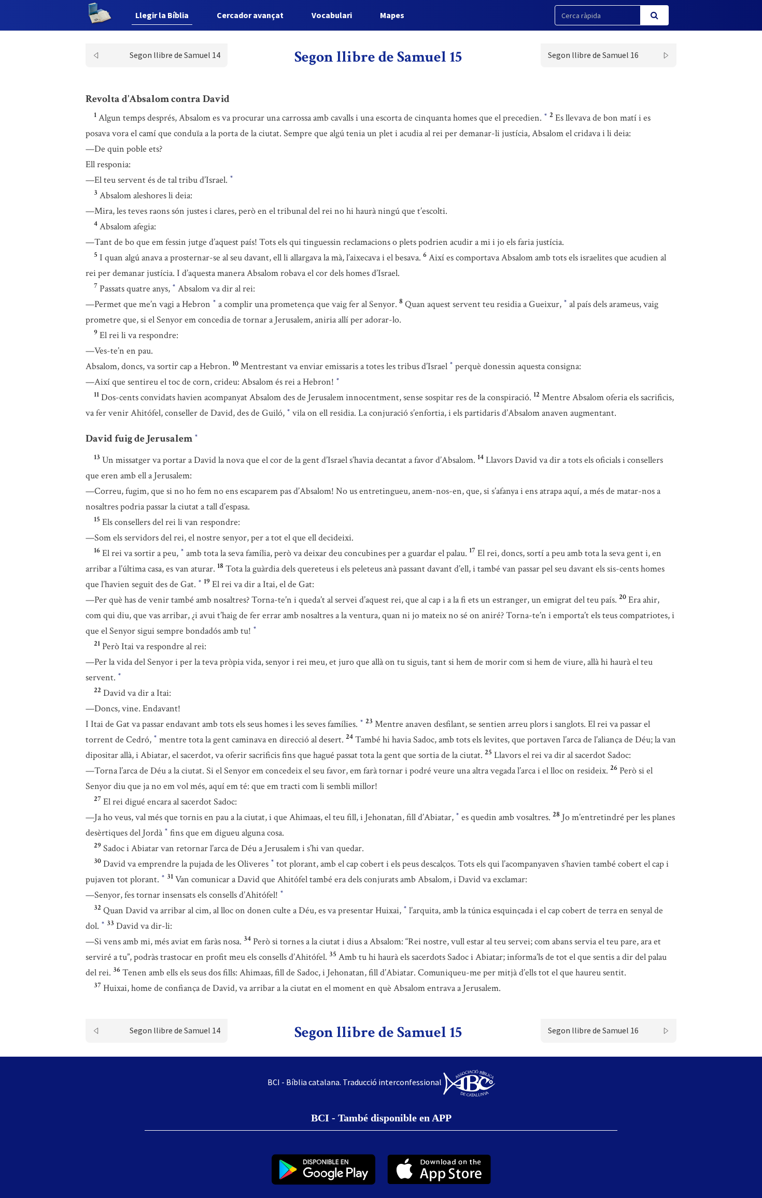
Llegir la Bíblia (162, 15)
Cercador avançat (250, 15)
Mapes (392, 15)
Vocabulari (332, 15)
